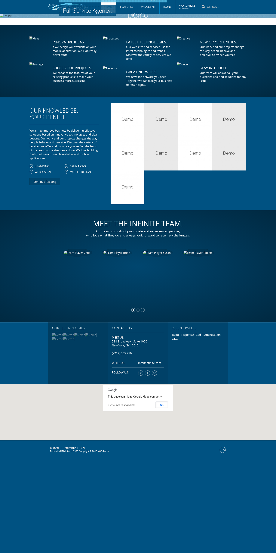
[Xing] (154, 373)
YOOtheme (103, 451)
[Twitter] (140, 373)
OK (162, 404)
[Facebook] (147, 373)
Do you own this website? (121, 405)
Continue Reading (44, 181)
